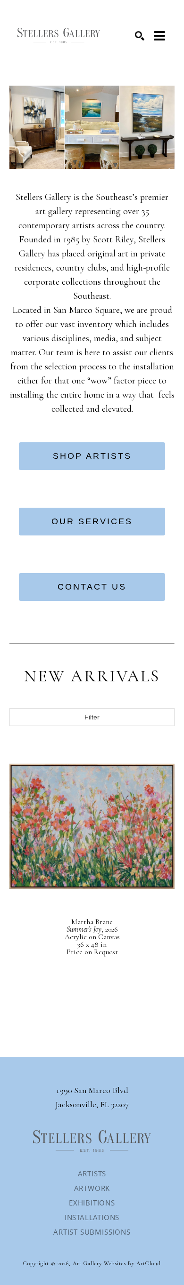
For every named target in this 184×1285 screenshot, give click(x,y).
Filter (92, 717)
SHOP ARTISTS (92, 456)
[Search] (139, 35)
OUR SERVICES (92, 521)
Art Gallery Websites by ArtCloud (117, 1263)
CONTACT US (92, 586)
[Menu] (159, 35)
